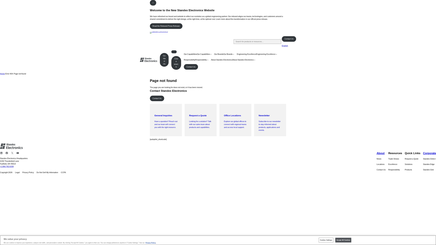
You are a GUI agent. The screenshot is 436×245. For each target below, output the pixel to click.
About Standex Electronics (221, 60)
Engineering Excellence (246, 54)
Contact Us (289, 39)
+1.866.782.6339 (7, 167)
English (285, 46)
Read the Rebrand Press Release (166, 26)
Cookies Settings (326, 240)
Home (2, 74)
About (381, 153)
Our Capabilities (190, 54)
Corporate (429, 153)
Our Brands (218, 54)
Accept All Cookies (343, 240)
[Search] (277, 41)
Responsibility (189, 60)
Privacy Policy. (151, 243)
